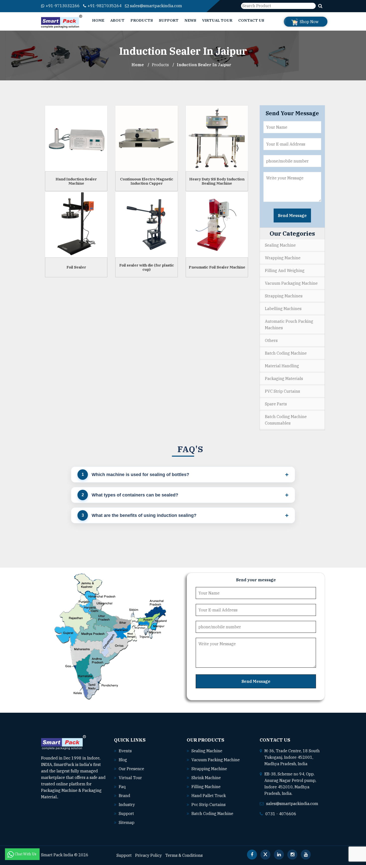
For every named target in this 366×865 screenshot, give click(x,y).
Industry (127, 804)
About (117, 20)
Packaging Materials (284, 378)
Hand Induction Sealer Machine (76, 181)
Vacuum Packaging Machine (291, 283)
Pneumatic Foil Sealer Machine (217, 267)
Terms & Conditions (184, 855)
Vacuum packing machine (215, 759)
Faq (122, 786)
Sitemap (126, 822)
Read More (68, 796)
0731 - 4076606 (280, 813)
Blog (123, 759)
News (190, 20)
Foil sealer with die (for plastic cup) (146, 267)
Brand (124, 795)
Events (125, 750)
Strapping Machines (284, 295)
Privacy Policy (148, 855)
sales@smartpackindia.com (156, 5)
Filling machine (206, 786)
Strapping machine (209, 768)
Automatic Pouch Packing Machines (289, 324)
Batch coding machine (212, 813)
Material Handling (282, 365)
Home (98, 20)
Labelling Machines (283, 308)
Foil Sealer (76, 267)
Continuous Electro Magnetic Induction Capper (146, 181)
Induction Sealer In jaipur (204, 64)
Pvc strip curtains (208, 804)
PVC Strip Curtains (282, 391)
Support (169, 20)
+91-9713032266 (63, 5)
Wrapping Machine (283, 257)
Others (271, 340)
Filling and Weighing (285, 270)
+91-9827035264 (104, 5)
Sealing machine (206, 750)
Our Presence (131, 768)
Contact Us (251, 20)
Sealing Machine (280, 245)
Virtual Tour (217, 20)
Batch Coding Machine (286, 353)
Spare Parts (276, 403)
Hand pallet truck (208, 795)
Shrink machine (206, 777)
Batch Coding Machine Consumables (286, 420)
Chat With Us (26, 854)
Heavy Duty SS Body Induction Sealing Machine (216, 181)
